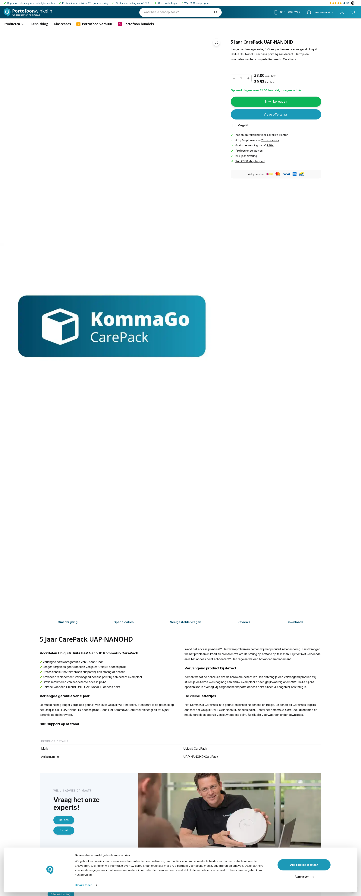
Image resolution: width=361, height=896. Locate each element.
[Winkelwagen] (352, 12)
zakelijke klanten (277, 135)
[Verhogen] (248, 78)
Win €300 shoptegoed (197, 3)
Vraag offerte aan (276, 114)
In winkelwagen (276, 101)
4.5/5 (347, 3)
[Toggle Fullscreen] (216, 42)
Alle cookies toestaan (304, 864)
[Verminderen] (234, 78)
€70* (147, 3)
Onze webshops (167, 3)
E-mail (64, 830)
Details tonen (83, 885)
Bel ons (64, 820)
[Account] (342, 12)
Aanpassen (302, 876)
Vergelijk (243, 125)
